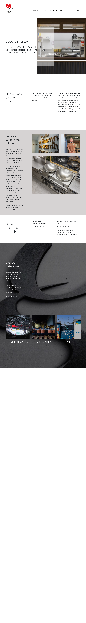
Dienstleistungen (50, 10)
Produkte (36, 10)
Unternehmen (65, 10)
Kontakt (77, 10)
